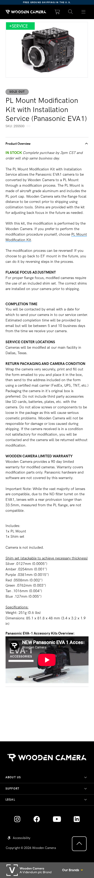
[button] (70, 12)
